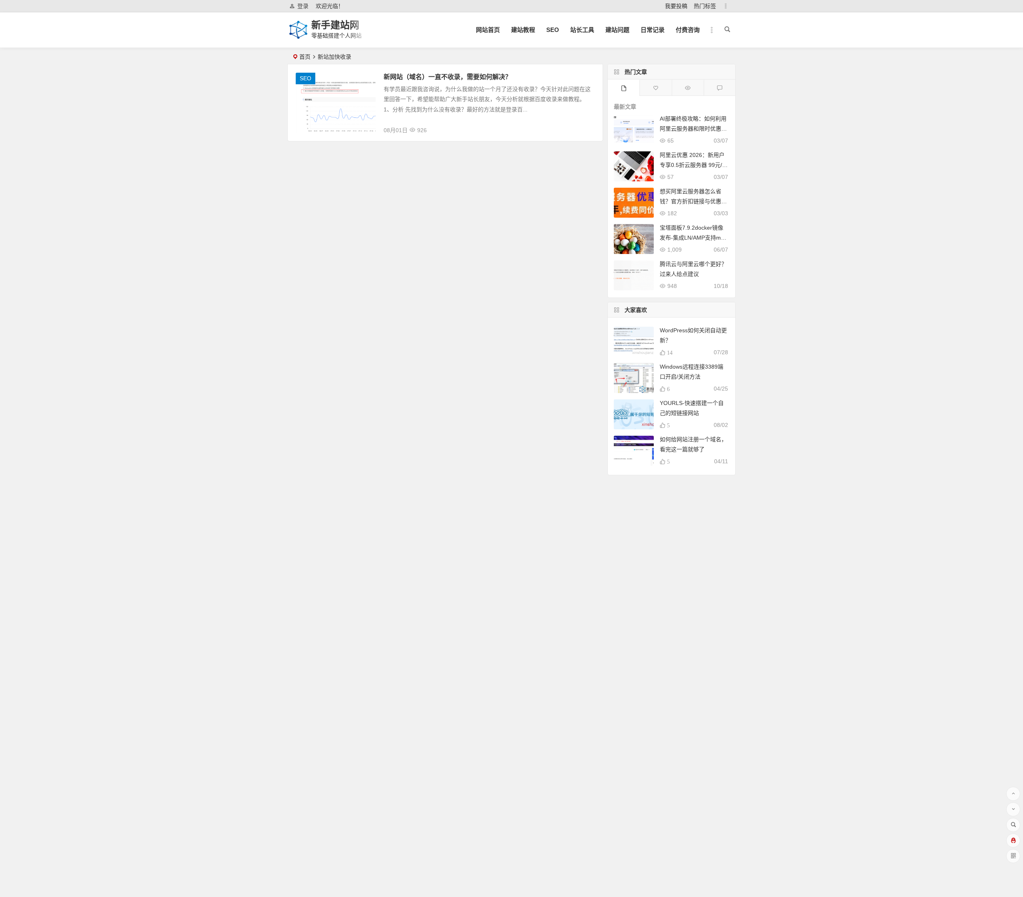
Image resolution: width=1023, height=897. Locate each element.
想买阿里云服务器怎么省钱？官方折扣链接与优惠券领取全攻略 (693, 201)
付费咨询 (688, 29)
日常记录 (653, 29)
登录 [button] (302, 6)
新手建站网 (335, 25)
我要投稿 (676, 6)
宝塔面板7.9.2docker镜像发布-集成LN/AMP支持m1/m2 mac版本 (693, 237)
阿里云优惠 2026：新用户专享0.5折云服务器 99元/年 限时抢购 (694, 165)
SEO (552, 29)
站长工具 (582, 29)
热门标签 (705, 6)
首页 (304, 57)
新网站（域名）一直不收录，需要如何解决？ (448, 76)
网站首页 (488, 29)
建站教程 (523, 29)
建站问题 (617, 29)
